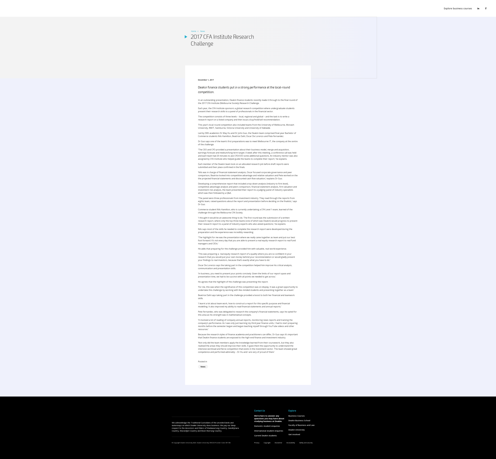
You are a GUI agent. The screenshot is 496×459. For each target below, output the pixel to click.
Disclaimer (278, 443)
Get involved (294, 434)
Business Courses (296, 415)
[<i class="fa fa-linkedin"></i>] (478, 8)
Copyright (267, 443)
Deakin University (296, 429)
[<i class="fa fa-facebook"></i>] (485, 8)
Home (193, 31)
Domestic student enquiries (267, 426)
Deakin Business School (299, 420)
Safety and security (306, 443)
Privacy (256, 443)
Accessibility (290, 443)
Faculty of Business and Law (301, 425)
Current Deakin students (265, 435)
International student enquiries (268, 430)
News (202, 31)
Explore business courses (458, 8)
